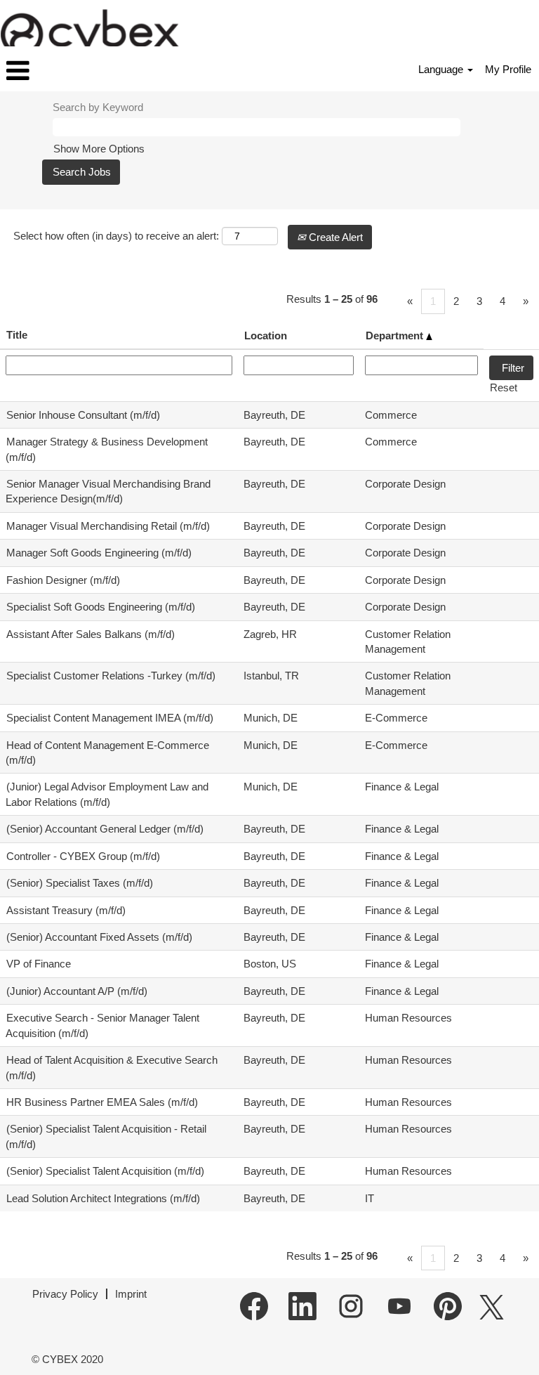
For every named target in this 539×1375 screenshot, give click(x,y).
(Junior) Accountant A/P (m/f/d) (76, 991)
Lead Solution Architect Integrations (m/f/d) (103, 1198)
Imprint (131, 1294)
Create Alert (334, 237)
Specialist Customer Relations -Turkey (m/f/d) (110, 676)
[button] (90, 71)
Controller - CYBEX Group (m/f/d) (83, 856)
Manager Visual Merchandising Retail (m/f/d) (108, 526)
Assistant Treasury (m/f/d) (66, 910)
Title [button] (16, 335)
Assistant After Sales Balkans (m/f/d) (90, 634)
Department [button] (396, 335)
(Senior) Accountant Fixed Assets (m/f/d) (99, 937)
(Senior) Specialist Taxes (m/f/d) (79, 883)
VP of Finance (38, 964)
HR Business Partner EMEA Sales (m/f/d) (102, 1102)
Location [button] (265, 335)
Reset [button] (503, 387)
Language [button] (442, 69)
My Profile (508, 69)
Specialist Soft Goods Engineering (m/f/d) (100, 607)
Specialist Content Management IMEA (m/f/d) (109, 718)
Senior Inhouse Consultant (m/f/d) (83, 415)
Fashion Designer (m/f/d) (63, 580)
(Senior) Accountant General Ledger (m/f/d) (105, 829)
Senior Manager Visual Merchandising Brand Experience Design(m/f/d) (108, 491)
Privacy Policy (65, 1294)
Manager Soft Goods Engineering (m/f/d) (99, 553)
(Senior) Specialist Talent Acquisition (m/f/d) (105, 1171)
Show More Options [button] (99, 149)
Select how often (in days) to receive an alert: (116, 236)
